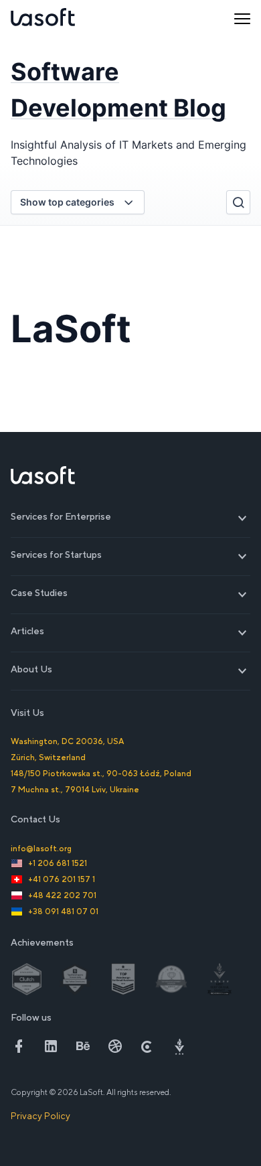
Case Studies (130, 593)
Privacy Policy (40, 1115)
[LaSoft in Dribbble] (115, 1046)
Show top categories (67, 202)
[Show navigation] (242, 18)
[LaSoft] (43, 18)
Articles (130, 631)
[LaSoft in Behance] (83, 1046)
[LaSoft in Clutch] (147, 1046)
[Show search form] (238, 202)
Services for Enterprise (130, 516)
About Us (130, 669)
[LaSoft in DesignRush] (179, 1046)
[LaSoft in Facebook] (19, 1046)
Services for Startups (130, 555)
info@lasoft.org (41, 848)
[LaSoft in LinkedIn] (51, 1046)
